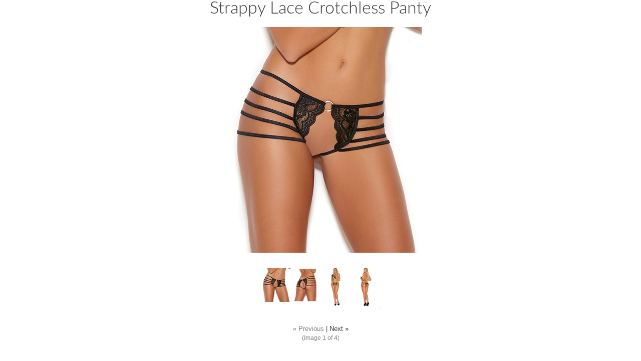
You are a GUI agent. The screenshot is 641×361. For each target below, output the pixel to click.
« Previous (308, 328)
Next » (339, 328)
